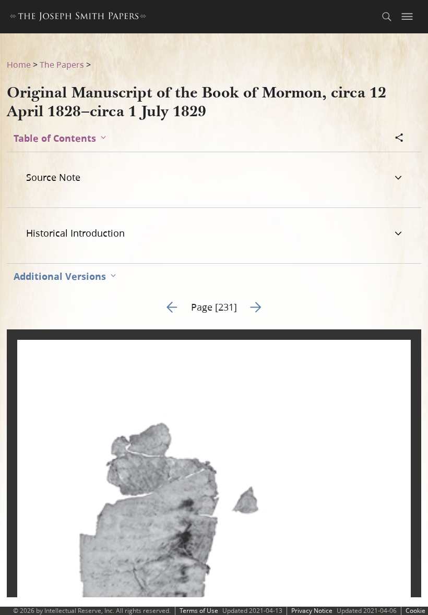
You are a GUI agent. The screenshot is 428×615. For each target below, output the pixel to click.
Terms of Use (199, 610)
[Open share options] (399, 138)
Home (19, 64)
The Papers (62, 64)
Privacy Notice (311, 610)
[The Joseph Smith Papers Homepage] (78, 18)
